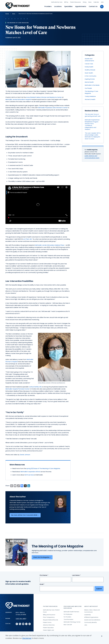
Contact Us (93, 6)
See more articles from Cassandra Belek (24, 515)
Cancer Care (89, 64)
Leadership (87, 615)
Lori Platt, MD (27, 239)
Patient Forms (47, 622)
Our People (88, 88)
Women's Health (90, 99)
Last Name (79, 575)
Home (7, 13)
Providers (47, 6)
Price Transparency (49, 617)
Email (45, 584)
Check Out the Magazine (41, 557)
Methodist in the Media (92, 85)
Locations (58, 6)
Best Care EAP (68, 624)
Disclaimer (26, 638)
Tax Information (68, 619)
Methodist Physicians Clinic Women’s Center (53, 108)
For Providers (67, 617)
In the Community (90, 76)
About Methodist (91, 606)
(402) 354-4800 (21, 619)
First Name (47, 575)
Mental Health (89, 82)
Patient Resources (75, 2)
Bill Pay (66, 2)
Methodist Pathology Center (72, 622)
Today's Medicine (90, 96)
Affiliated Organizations (91, 617)
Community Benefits (90, 622)
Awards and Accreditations (92, 620)
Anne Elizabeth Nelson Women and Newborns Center (44, 97)
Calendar (96, 2)
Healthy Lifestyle (90, 70)
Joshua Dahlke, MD (35, 387)
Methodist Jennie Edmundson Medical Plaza (49, 245)
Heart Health (89, 73)
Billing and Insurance (49, 615)
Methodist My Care (56, 2)
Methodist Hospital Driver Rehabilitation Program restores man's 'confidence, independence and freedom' (92, 124)
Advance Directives (49, 625)
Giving (84, 2)
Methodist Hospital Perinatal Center (17, 389)
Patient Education (48, 627)
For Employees (68, 614)
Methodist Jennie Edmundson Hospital (18, 99)
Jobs (102, 2)
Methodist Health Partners (71, 612)
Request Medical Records (50, 620)
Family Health (89, 67)
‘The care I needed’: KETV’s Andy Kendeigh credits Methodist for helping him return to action (92, 136)
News (89, 2)
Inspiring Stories (90, 79)
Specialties (68, 6)
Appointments (80, 6)
